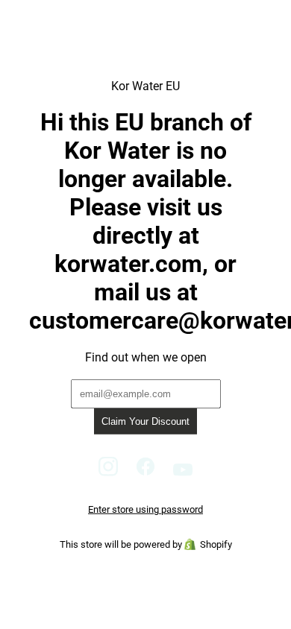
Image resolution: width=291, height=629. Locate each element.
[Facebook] (145, 472)
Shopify (216, 544)
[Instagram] (108, 472)
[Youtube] (183, 472)
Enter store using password (145, 509)
